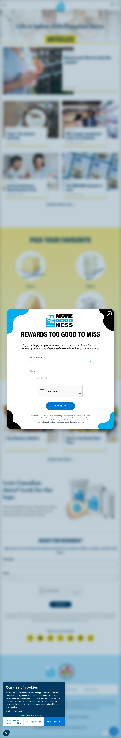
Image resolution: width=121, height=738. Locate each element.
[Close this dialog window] (109, 313)
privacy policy (67, 422)
